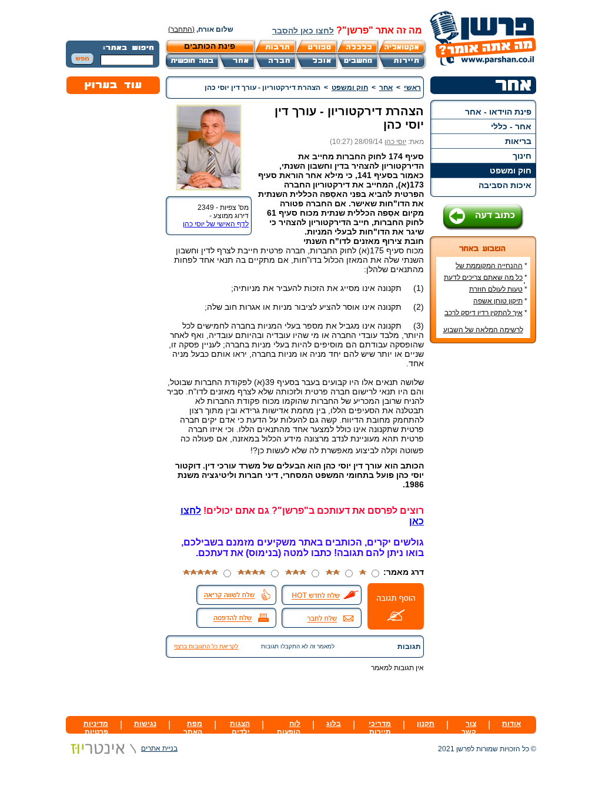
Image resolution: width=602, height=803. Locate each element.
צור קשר (468, 728)
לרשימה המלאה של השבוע (483, 330)
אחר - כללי (511, 126)
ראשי (412, 87)
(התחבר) (181, 29)
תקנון (425, 724)
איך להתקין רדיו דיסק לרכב (483, 313)
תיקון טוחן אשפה (498, 301)
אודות (511, 724)
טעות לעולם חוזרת (496, 289)
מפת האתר (192, 728)
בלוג (333, 724)
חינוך (522, 155)
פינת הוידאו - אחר (498, 111)
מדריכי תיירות (380, 728)
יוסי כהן (395, 142)
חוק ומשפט (510, 170)
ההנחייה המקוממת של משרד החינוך (491, 270)
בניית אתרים (159, 748)
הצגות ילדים (240, 728)
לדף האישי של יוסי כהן (216, 224)
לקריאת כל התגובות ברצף (206, 646)
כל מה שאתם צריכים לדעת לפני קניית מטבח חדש (485, 281)
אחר (386, 87)
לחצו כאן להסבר (303, 30)
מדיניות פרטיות (95, 728)
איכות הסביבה (505, 185)
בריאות (518, 141)
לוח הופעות (288, 728)
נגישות (145, 724)
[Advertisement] (483, 528)
